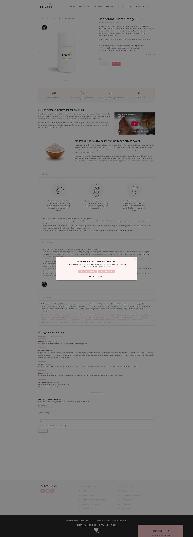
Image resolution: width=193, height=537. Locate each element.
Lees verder (107, 266)
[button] (96, 276)
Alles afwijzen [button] (106, 271)
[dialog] (96, 268)
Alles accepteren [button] (87, 271)
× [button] (134, 259)
